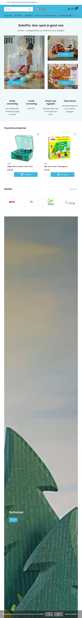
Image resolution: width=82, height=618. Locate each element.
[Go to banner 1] (24, 62)
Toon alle (72, 189)
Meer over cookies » (71, 614)
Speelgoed (8, 16)
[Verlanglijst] (72, 9)
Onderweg (29, 16)
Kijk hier (15, 83)
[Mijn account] (69, 9)
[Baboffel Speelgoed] (41, 9)
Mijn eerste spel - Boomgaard (55, 167)
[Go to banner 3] (63, 76)
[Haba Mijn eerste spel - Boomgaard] (59, 148)
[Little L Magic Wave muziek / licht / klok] (22, 148)
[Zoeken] (29, 9)
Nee (58, 614)
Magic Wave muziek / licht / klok (20, 167)
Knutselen (18, 16)
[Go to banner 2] (63, 48)
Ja (49, 614)
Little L (9, 164)
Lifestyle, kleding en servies (46, 16)
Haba (45, 164)
